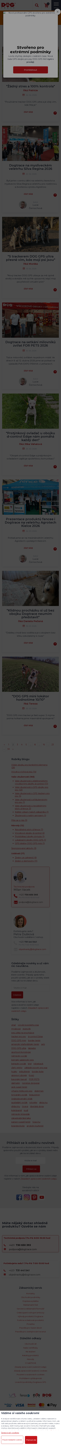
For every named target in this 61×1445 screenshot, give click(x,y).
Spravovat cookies (10, 1432)
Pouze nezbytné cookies (12, 1440)
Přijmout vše (31, 1440)
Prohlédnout (30, 70)
